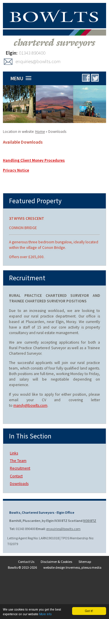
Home (40, 131)
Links (14, 453)
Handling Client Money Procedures (34, 160)
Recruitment (20, 468)
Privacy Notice (16, 170)
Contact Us (26, 561)
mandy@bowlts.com (30, 405)
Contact (16, 476)
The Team (18, 460)
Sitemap (84, 561)
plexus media (91, 567)
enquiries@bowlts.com (37, 61)
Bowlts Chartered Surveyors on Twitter (95, 78)
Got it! (89, 611)
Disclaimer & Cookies (56, 561)
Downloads (57, 131)
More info (45, 614)
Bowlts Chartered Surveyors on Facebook (86, 78)
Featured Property (35, 201)
